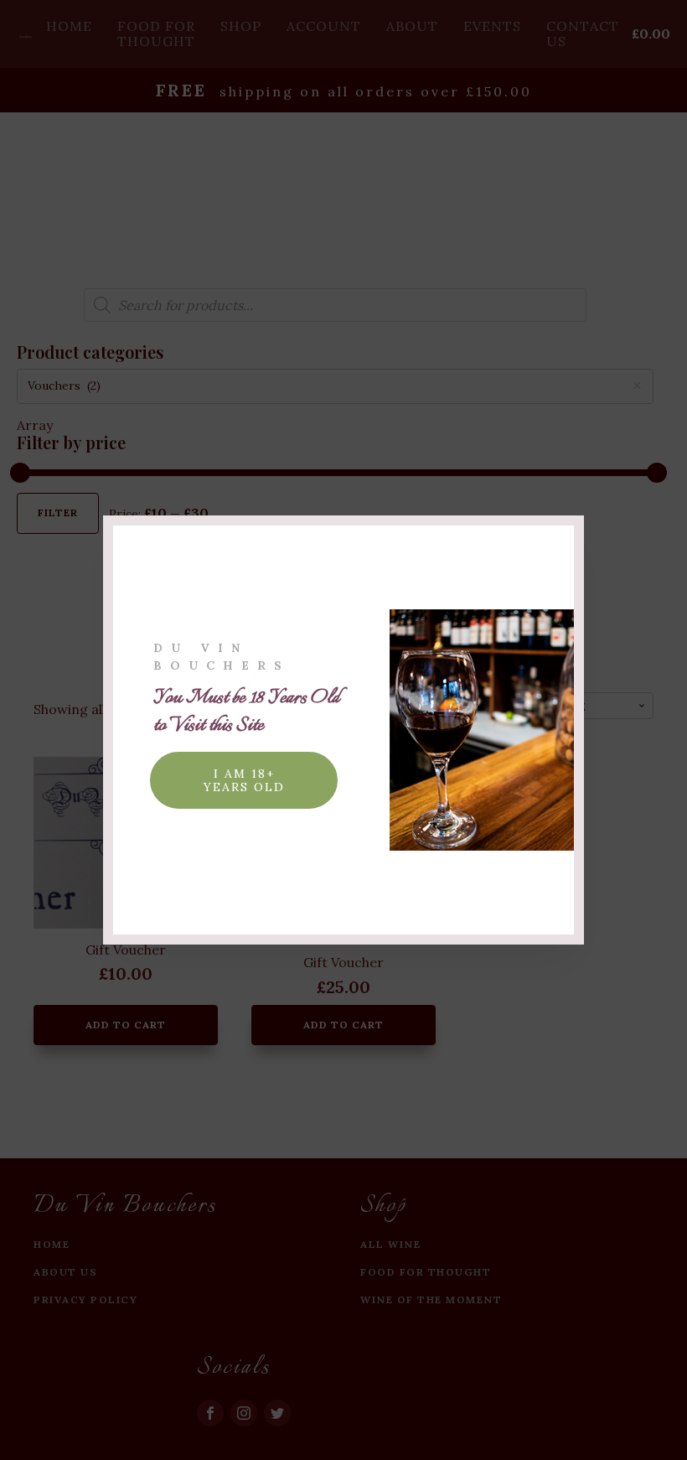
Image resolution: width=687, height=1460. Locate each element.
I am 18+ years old (244, 780)
